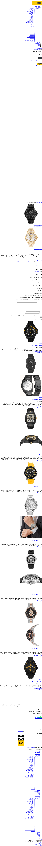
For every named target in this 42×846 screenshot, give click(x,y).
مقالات (38, 727)
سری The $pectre (32, 13)
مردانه (36, 271)
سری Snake (33, 14)
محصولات (38, 723)
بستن (41, 839)
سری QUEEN (32, 15)
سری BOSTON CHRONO (30, 29)
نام (41, 310)
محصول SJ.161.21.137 (37, 345)
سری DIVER (33, 778)
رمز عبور (40, 54)
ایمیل (40, 312)
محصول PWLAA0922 (37, 399)
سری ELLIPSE (32, 34)
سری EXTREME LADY (30, 22)
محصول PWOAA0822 (37, 648)
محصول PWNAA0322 (38, 225)
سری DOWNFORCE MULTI (30, 33)
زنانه (38, 271)
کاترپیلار (36, 724)
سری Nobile (33, 18)
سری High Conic (32, 19)
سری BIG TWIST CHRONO (30, 28)
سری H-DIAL (32, 35)
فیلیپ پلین (16, 261)
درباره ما (38, 729)
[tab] (20, 264)
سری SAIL (33, 39)
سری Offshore (32, 16)
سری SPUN (33, 41)
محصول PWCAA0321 (37, 540)
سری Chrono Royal (31, 24)
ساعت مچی (38, 202)
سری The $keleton (32, 12)
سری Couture (33, 23)
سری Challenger (32, 25)
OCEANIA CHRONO (31, 37)
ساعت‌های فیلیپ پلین (34, 8)
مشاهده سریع (39, 352)
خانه (41, 202)
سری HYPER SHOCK (31, 21)
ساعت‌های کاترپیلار (34, 26)
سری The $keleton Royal (30, 11)
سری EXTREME (32, 20)
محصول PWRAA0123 (37, 594)
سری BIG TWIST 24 (31, 27)
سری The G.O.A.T (32, 9)
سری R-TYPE (32, 38)
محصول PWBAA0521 (37, 454)
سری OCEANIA (32, 36)
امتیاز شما (40, 301)
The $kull (19, 261)
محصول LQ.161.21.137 (37, 681)
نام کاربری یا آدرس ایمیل (37, 51)
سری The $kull (32, 10)
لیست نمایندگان (37, 726)
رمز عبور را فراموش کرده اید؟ (36, 60)
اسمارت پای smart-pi (31, 747)
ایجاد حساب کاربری (36, 49)
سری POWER (32, 17)
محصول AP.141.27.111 (37, 486)
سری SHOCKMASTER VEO (30, 40)
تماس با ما (38, 728)
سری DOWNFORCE (31, 779)
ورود (40, 57)
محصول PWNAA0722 (38, 249)
